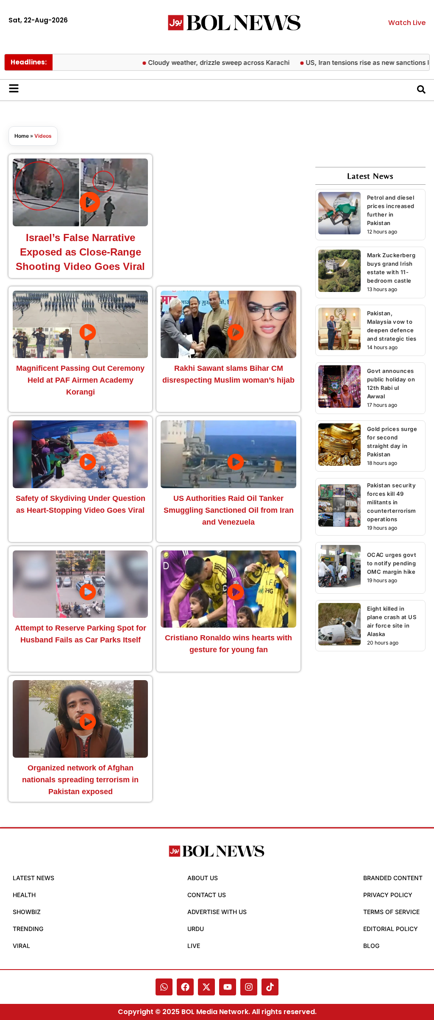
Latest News (33, 877)
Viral (21, 945)
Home (21, 136)
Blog (371, 945)
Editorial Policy (390, 928)
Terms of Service (391, 911)
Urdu (195, 928)
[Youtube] (227, 986)
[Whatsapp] (164, 986)
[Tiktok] (270, 986)
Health (24, 894)
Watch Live (407, 23)
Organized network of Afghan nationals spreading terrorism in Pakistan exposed (80, 780)
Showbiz (27, 911)
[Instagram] (248, 986)
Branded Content (393, 877)
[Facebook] (185, 986)
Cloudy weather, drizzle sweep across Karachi (206, 62)
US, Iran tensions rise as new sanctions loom (361, 62)
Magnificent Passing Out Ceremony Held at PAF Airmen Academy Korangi (80, 380)
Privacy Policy (387, 894)
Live (193, 945)
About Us (202, 877)
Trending (28, 928)
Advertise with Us (217, 911)
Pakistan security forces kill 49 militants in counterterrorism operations (391, 502)
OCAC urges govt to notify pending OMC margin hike (392, 563)
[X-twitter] (206, 986)
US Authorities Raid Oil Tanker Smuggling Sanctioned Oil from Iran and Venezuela (229, 510)
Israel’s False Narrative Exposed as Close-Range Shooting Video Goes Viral (80, 252)
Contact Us (206, 894)
